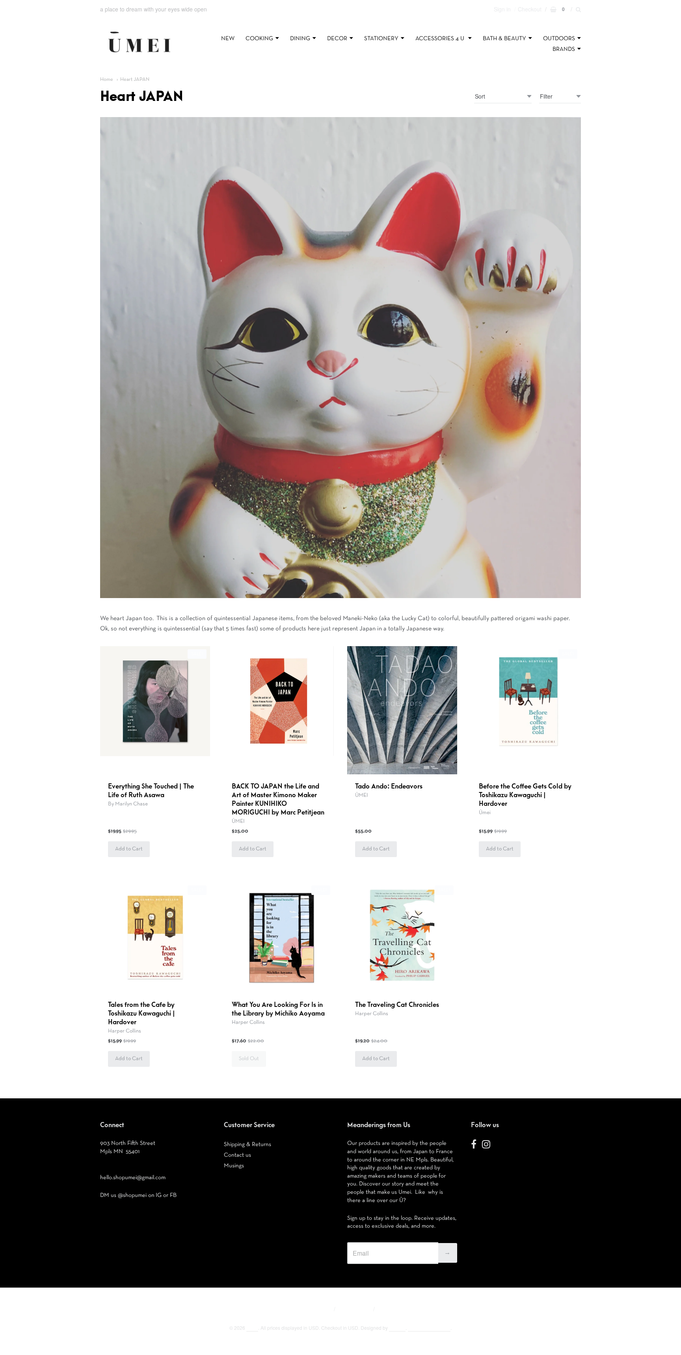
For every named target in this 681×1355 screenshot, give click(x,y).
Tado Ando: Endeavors (388, 786)
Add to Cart (129, 849)
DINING (300, 38)
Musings (234, 1166)
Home (106, 79)
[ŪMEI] (139, 54)
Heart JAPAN (134, 79)
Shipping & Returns (247, 1144)
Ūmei (485, 812)
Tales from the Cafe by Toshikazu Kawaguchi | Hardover (141, 1013)
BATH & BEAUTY (504, 38)
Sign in (502, 9)
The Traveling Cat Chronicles (397, 1004)
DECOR (337, 38)
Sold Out (249, 1058)
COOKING (259, 38)
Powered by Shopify (429, 1327)
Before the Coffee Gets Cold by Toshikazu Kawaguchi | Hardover (525, 795)
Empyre (397, 1327)
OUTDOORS (559, 38)
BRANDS (564, 49)
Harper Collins (124, 1031)
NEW (227, 38)
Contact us (237, 1155)
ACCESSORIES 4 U (440, 38)
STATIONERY (381, 38)
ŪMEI (238, 821)
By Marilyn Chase (128, 804)
